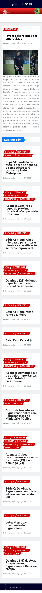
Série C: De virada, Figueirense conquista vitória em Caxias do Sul (21, 492)
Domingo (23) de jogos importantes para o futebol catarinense (21, 283)
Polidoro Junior (9, 43)
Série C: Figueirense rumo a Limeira (19, 313)
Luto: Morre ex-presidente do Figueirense (17, 525)
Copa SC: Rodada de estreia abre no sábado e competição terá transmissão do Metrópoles (21, 167)
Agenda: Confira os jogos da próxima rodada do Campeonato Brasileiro (22, 210)
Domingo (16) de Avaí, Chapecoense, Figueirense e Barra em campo (22, 564)
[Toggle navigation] (21, 18)
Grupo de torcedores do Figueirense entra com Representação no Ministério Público (22, 414)
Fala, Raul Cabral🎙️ (19, 340)
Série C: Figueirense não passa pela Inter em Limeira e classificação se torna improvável (22, 244)
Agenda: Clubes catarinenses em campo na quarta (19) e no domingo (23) (22, 458)
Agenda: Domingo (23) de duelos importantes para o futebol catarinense (21, 377)
